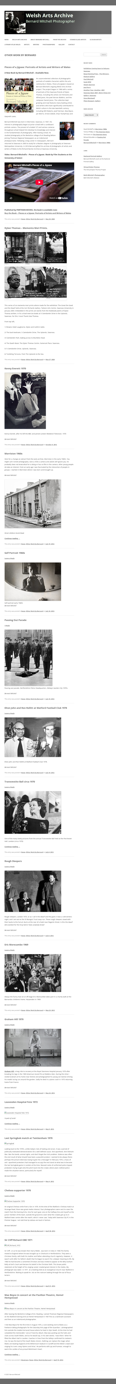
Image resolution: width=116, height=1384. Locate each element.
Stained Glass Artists (78, 40)
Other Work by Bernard (34, 219)
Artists (26, 45)
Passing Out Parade (16, 620)
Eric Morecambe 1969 (16, 944)
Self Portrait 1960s (15, 552)
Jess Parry (87, 87)
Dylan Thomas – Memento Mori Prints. (26, 228)
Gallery (62, 45)
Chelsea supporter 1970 (18, 1190)
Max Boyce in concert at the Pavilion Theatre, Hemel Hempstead (34, 1296)
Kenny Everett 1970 (15, 368)
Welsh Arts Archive (19, 40)
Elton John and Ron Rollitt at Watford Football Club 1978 (36, 707)
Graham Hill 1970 (14, 1019)
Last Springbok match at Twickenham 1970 (28, 1138)
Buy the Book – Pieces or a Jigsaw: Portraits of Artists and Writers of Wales (38, 213)
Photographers (49, 45)
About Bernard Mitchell (40, 40)
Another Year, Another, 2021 (94, 90)
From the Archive (59, 40)
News (7, 40)
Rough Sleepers (13, 861)
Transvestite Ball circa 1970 (20, 781)
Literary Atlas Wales (12, 45)
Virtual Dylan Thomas (92, 167)
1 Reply (7, 626)
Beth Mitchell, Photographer (94, 175)
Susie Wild (87, 82)
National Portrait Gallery (93, 156)
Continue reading (12, 538)
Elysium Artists (96, 40)
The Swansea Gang (103, 132)
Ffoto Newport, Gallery (92, 101)
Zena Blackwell (89, 98)
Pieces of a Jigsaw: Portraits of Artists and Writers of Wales (37, 67)
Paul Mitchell (88, 79)
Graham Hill (9, 1071)
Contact (71, 45)
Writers (36, 45)
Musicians (25, 1360)
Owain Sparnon (89, 85)
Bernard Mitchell (90, 143)
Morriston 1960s (13, 453)
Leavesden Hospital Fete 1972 (21, 1102)
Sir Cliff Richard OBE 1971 (18, 1240)
